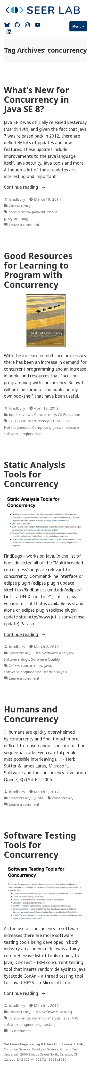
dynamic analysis (46, 1018)
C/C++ (14, 420)
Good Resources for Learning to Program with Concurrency (38, 270)
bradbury (17, 199)
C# (23, 420)
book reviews (20, 414)
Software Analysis (57, 652)
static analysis (55, 671)
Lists (36, 652)
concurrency (19, 211)
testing (49, 1024)
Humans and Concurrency (31, 713)
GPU (66, 420)
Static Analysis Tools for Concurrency (34, 474)
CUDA (56, 420)
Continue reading (34, 187)
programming (16, 218)
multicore (49, 211)
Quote (38, 797)
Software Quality (45, 659)
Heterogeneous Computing (27, 427)
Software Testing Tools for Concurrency (40, 845)
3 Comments (20, 1031)
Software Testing (57, 1011)
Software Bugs (16, 659)
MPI (74, 1018)
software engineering (22, 433)
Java (35, 211)
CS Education (69, 414)
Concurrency (20, 205)
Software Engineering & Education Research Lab (43, 1044)
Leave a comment (24, 224)
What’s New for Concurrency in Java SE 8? (36, 99)
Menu (79, 26)
